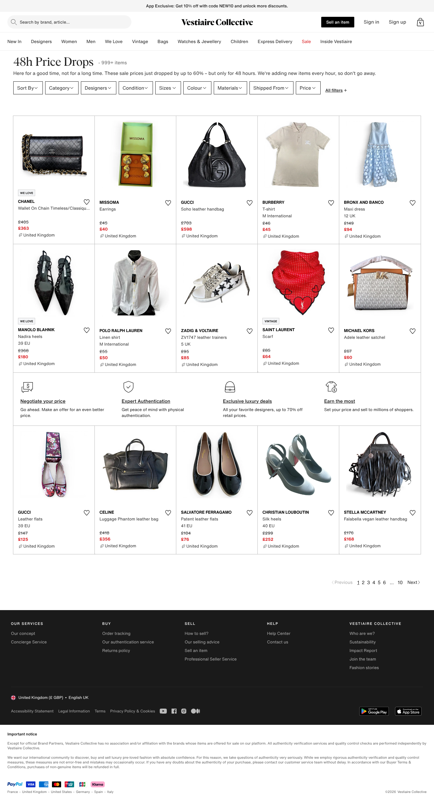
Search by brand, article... (45, 22)
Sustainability (363, 642)
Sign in (371, 22)
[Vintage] (153, 41)
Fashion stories (364, 668)
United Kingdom (34, 792)
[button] (420, 22)
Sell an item (337, 22)
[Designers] (56, 41)
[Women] (81, 41)
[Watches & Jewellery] (225, 41)
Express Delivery (275, 41)
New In (14, 41)
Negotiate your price (43, 401)
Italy (110, 792)
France (12, 792)
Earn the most (339, 401)
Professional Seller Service (210, 659)
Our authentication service (128, 642)
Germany (83, 792)
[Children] (253, 41)
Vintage (140, 41)
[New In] (26, 41)
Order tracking (116, 633)
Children (239, 41)
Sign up (397, 22)
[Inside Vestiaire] (356, 41)
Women (69, 41)
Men (91, 41)
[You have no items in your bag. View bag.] (420, 22)
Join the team (363, 659)
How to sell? (196, 633)
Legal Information (74, 711)
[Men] (100, 41)
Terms (99, 711)
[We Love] (127, 41)
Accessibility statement (32, 711)
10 (400, 582)
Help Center (279, 633)
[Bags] (173, 41)
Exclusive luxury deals (247, 401)
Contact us (277, 642)
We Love (114, 41)
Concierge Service (29, 642)
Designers (41, 41)
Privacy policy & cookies (132, 711)
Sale (306, 41)
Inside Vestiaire (336, 41)
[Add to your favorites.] (86, 202)
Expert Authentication (146, 401)
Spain (98, 792)
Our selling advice (202, 642)
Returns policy (116, 651)
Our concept (23, 633)
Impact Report (363, 651)
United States (61, 792)
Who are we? (362, 633)
